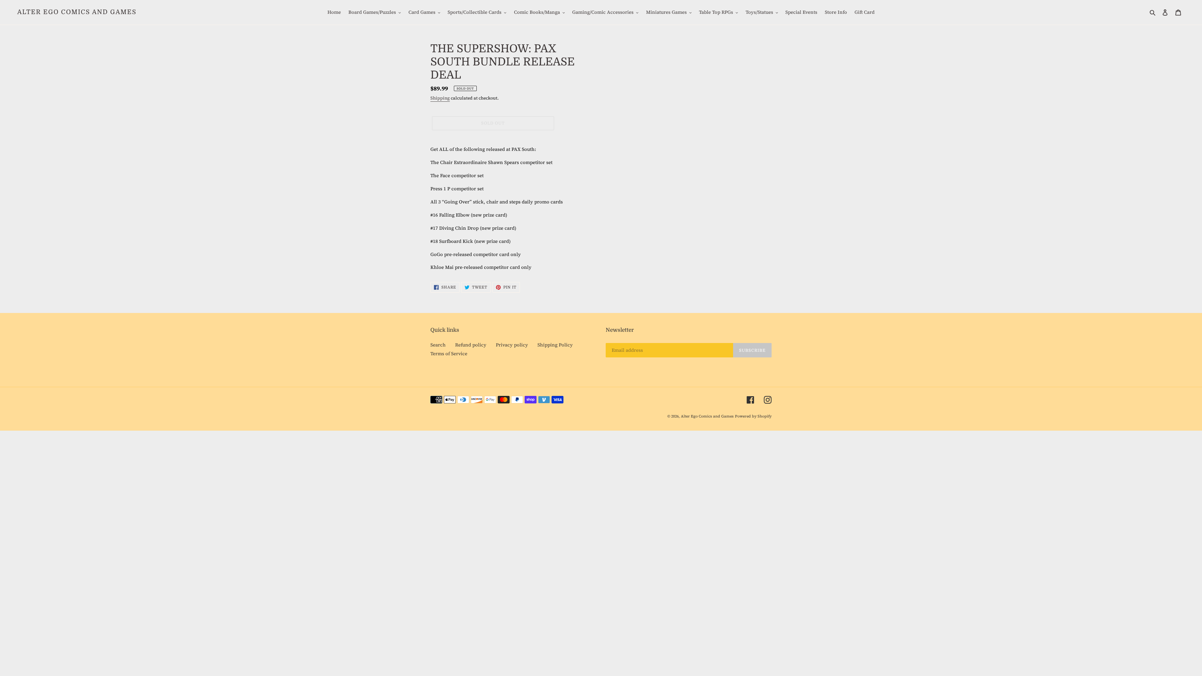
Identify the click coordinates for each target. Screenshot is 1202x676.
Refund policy (470, 344)
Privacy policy (512, 344)
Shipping (440, 98)
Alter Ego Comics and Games (76, 12)
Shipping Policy (555, 344)
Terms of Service (448, 353)
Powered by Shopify (753, 416)
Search (438, 344)
